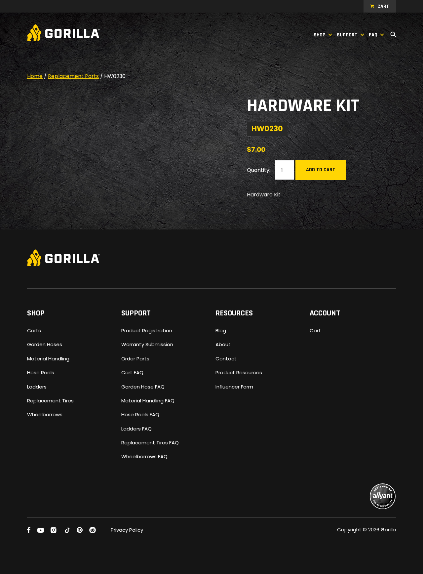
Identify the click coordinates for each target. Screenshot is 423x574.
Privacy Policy (127, 529)
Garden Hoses (44, 344)
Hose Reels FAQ (140, 414)
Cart (383, 6)
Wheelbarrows (44, 414)
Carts (34, 330)
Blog (220, 330)
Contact (226, 358)
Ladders (37, 386)
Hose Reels (40, 372)
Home (35, 76)
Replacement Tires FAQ (150, 442)
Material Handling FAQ (147, 400)
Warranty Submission (147, 344)
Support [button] (347, 34)
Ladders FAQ (136, 428)
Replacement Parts (73, 76)
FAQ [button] (373, 34)
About (223, 344)
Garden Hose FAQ (143, 386)
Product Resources (238, 372)
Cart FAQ (132, 372)
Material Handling (48, 358)
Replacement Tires (50, 400)
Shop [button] (320, 34)
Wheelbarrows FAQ (144, 456)
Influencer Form (234, 386)
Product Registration (146, 330)
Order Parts (135, 358)
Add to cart (320, 169)
